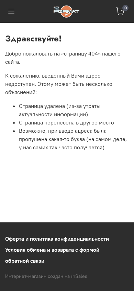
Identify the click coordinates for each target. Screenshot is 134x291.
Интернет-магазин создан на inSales (46, 276)
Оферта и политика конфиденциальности (57, 238)
